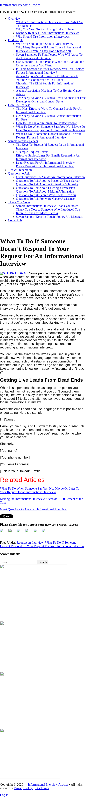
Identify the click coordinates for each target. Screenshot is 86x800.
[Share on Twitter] (11, 532)
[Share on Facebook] (3, 532)
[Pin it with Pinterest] (37, 532)
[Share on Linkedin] (45, 532)
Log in (4, 795)
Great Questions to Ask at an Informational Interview (33, 509)
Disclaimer (42, 788)
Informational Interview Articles (20, 5)
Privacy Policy (23, 788)
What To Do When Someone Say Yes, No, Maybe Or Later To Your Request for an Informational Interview (39, 490)
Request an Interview (30, 542)
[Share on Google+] (20, 532)
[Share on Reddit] (28, 532)
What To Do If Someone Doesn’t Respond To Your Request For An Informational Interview (42, 544)
